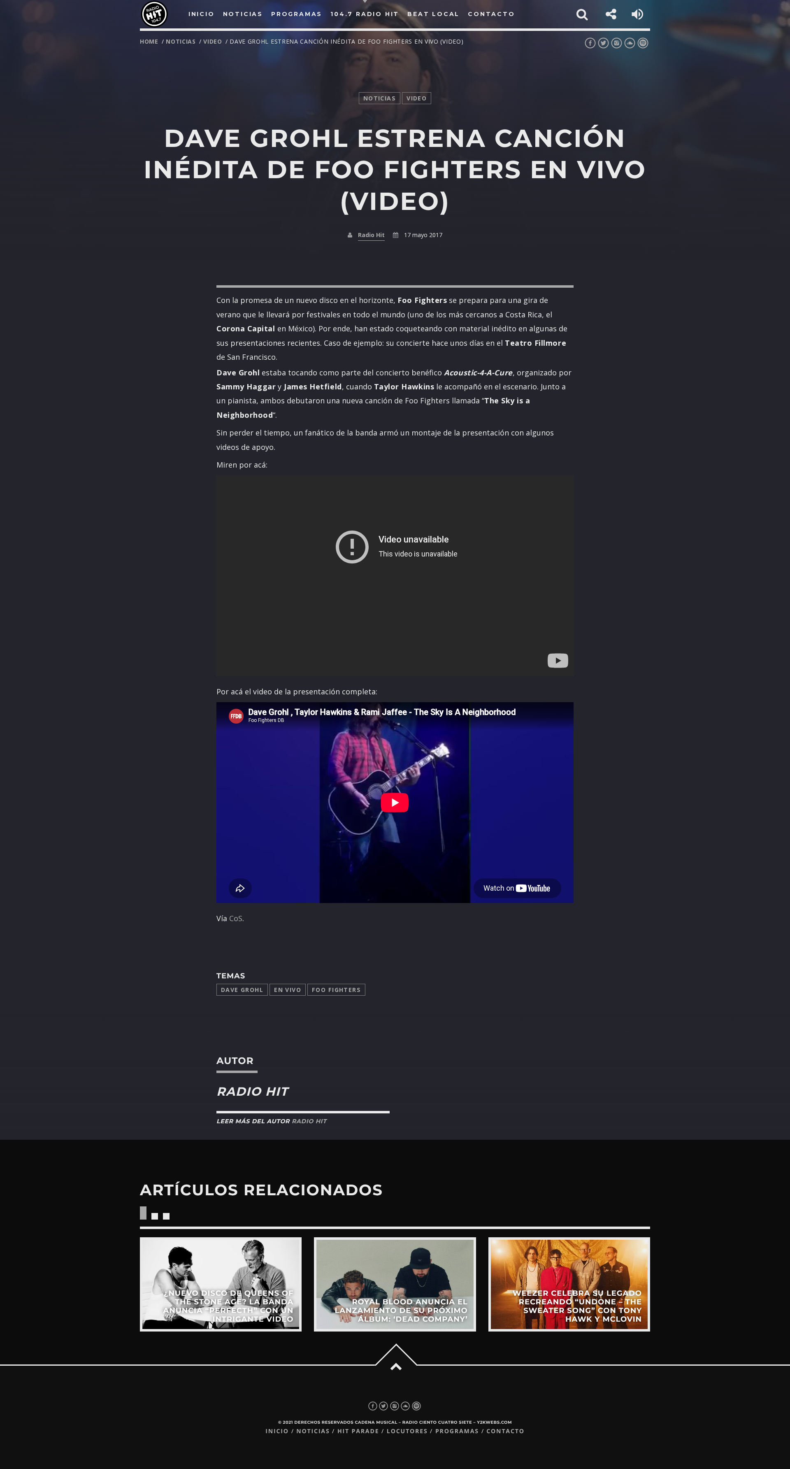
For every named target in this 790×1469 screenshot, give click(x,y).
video (212, 41)
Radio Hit (371, 235)
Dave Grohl (242, 990)
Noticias (313, 1431)
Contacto (505, 1431)
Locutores (407, 1431)
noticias (181, 41)
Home (149, 41)
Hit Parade (358, 1431)
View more (221, 1284)
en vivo (287, 990)
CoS (235, 918)
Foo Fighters (336, 990)
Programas (457, 1431)
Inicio (277, 1431)
